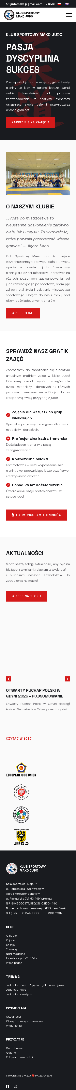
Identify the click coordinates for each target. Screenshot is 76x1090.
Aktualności (13, 1017)
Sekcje (10, 945)
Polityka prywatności (19, 1057)
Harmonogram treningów (38, 515)
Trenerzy (11, 949)
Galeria (11, 1053)
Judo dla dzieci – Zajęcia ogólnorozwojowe (35, 985)
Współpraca (14, 963)
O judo (10, 940)
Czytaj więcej (19, 738)
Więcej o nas (23, 313)
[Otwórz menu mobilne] (69, 15)
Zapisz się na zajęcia (31, 122)
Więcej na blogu (26, 596)
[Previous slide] (8, 679)
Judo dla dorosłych (19, 994)
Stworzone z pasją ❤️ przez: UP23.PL (29, 1075)
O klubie (11, 936)
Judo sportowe (16, 990)
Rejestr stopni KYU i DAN (21, 958)
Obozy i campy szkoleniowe (24, 1021)
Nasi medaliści (16, 954)
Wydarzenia (14, 1026)
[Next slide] (67, 679)
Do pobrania (14, 1048)
